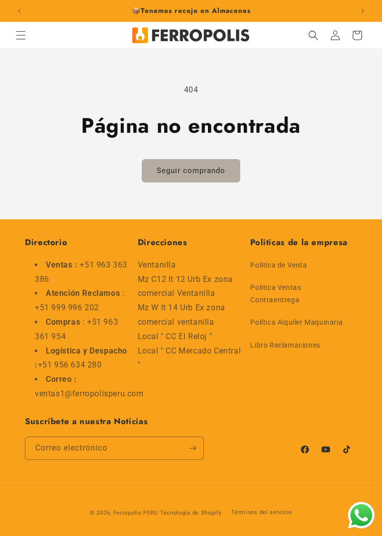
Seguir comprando (191, 170)
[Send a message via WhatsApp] (361, 515)
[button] (21, 35)
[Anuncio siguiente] (363, 11)
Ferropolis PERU (136, 513)
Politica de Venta (278, 265)
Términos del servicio (261, 512)
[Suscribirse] (192, 448)
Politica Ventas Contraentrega (275, 293)
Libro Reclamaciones (285, 345)
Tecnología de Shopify (191, 513)
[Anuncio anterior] (19, 11)
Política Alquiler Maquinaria (296, 322)
